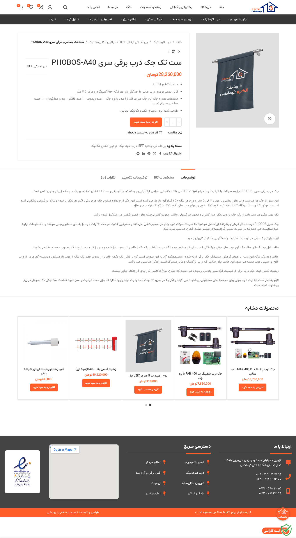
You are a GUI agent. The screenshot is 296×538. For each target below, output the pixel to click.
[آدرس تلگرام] (138, 154)
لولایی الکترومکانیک (102, 42)
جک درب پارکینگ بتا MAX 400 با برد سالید (252, 371)
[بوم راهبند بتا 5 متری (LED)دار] (148, 346)
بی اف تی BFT (37, 66)
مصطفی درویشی (58, 512)
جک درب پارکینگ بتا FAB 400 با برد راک (200, 376)
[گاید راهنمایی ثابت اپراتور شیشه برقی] (44, 342)
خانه (179, 42)
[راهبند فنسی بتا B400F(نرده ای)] (96, 342)
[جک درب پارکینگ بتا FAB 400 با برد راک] (200, 345)
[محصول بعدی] (168, 51)
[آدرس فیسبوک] (160, 154)
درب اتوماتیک (162, 42)
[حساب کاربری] (50, 7)
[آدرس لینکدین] (143, 154)
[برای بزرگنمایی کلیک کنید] (269, 118)
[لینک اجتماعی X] (155, 154)
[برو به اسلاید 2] (146, 405)
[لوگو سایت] (265, 6)
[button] (252, 387)
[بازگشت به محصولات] (173, 51)
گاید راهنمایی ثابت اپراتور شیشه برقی (44, 371)
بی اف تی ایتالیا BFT (134, 42)
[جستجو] (65, 7)
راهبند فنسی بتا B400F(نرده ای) (96, 369)
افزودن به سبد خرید (146, 122)
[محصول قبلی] (179, 51)
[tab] (188, 175)
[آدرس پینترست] (149, 154)
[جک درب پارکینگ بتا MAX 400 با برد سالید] (252, 342)
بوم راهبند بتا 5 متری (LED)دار (148, 376)
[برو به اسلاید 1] (150, 405)
